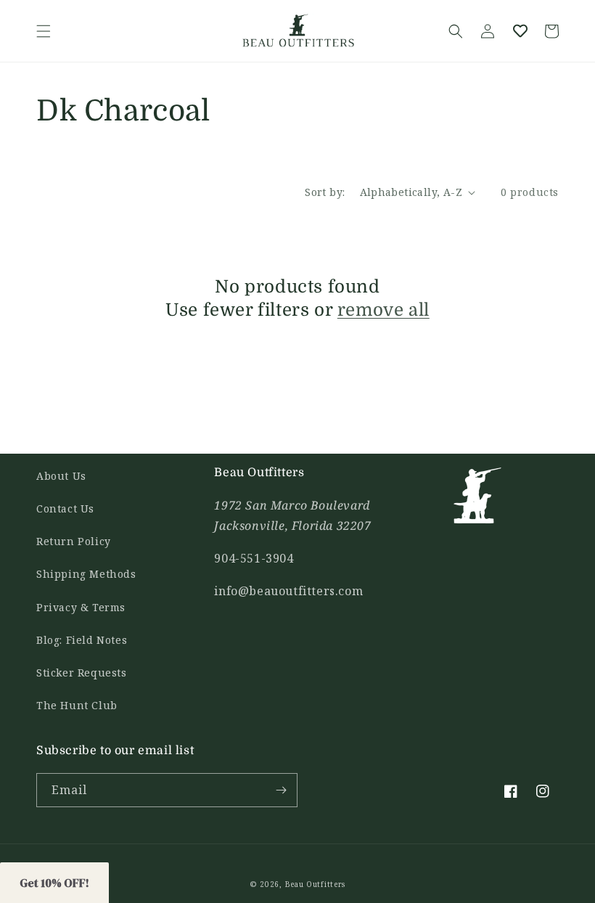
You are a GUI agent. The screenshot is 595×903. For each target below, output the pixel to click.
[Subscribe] (281, 790)
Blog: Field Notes (81, 640)
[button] (44, 31)
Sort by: (325, 192)
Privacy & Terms (81, 607)
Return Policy (73, 541)
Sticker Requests (81, 672)
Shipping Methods (86, 574)
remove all (383, 310)
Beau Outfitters (315, 884)
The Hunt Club (77, 705)
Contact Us (65, 508)
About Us (61, 476)
